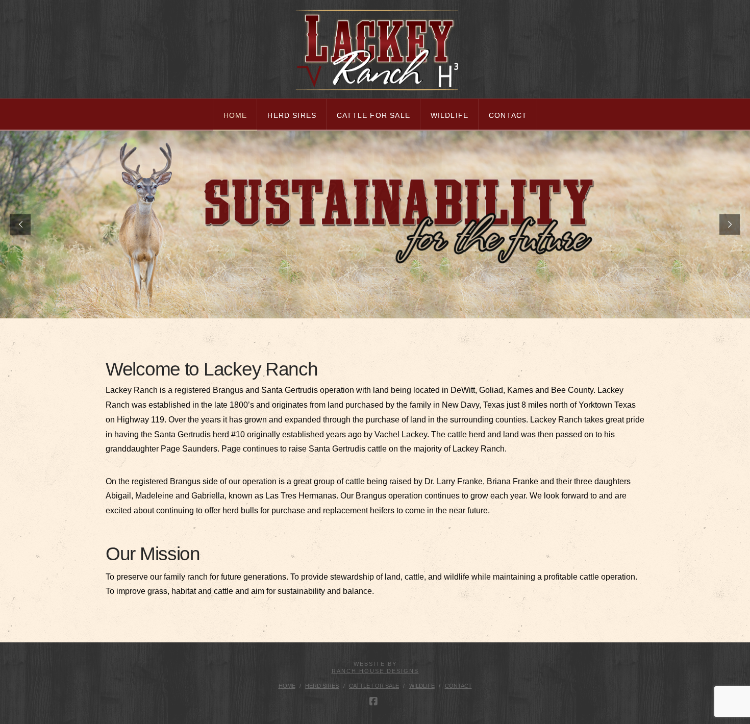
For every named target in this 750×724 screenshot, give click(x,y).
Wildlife (422, 686)
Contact (458, 686)
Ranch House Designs (375, 671)
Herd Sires (322, 686)
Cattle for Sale (374, 686)
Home (287, 686)
